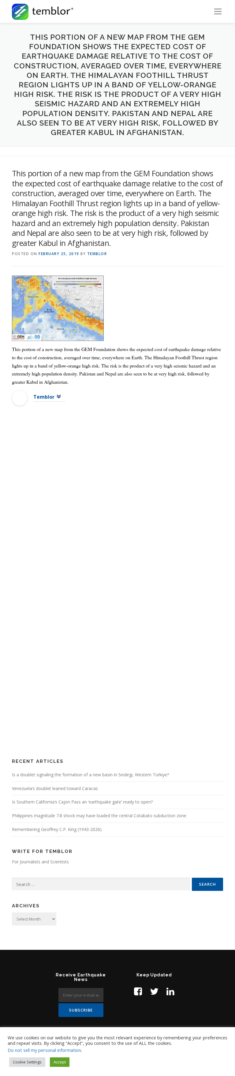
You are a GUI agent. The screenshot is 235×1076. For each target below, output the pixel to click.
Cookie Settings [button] (27, 1062)
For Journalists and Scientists (40, 862)
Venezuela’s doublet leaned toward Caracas (55, 788)
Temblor (97, 253)
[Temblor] (19, 398)
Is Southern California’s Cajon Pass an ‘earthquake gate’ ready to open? (82, 802)
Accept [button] (60, 1062)
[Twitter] (154, 991)
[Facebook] (138, 991)
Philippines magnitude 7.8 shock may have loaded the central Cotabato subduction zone (99, 815)
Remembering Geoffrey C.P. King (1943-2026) (57, 829)
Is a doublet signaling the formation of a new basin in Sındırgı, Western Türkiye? (90, 775)
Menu (217, 11)
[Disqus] (117, 509)
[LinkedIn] (170, 991)
